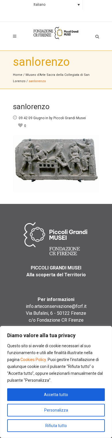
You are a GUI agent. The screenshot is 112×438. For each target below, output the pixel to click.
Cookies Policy (33, 359)
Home (17, 75)
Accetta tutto (56, 394)
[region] (56, 382)
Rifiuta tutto (56, 425)
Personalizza (56, 410)
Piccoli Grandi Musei (69, 118)
